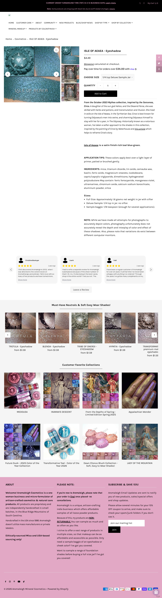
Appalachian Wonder (140, 412)
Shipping (89, 64)
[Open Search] (140, 3)
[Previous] (7, 74)
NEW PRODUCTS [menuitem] (66, 23)
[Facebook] (5, 582)
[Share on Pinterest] (159, 69)
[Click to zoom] (56, 50)
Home (9, 39)
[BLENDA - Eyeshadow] (53, 328)
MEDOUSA (22, 412)
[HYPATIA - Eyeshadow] (120, 328)
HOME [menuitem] (11, 23)
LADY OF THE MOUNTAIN (139, 463)
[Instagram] (10, 582)
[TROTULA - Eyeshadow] (20, 328)
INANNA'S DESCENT (61, 412)
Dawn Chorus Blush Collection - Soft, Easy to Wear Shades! (101, 464)
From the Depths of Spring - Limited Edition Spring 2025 (100, 413)
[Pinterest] (14, 582)
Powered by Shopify (58, 589)
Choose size (91, 77)
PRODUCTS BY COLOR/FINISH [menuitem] (42, 29)
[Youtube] (19, 582)
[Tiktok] (23, 582)
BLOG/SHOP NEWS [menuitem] (84, 23)
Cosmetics (20, 39)
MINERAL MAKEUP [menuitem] (17, 29)
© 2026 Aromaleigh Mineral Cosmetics (25, 589)
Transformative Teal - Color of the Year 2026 (61, 464)
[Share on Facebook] (159, 57)
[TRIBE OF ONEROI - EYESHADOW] (87, 328)
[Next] (56, 74)
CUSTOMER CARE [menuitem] (24, 23)
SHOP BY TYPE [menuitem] (101, 23)
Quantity (89, 85)
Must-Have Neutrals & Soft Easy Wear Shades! (81, 305)
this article (140, 129)
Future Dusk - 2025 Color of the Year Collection (22, 464)
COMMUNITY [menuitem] (49, 23)
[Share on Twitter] (159, 63)
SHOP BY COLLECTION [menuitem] (121, 23)
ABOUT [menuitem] (39, 23)
